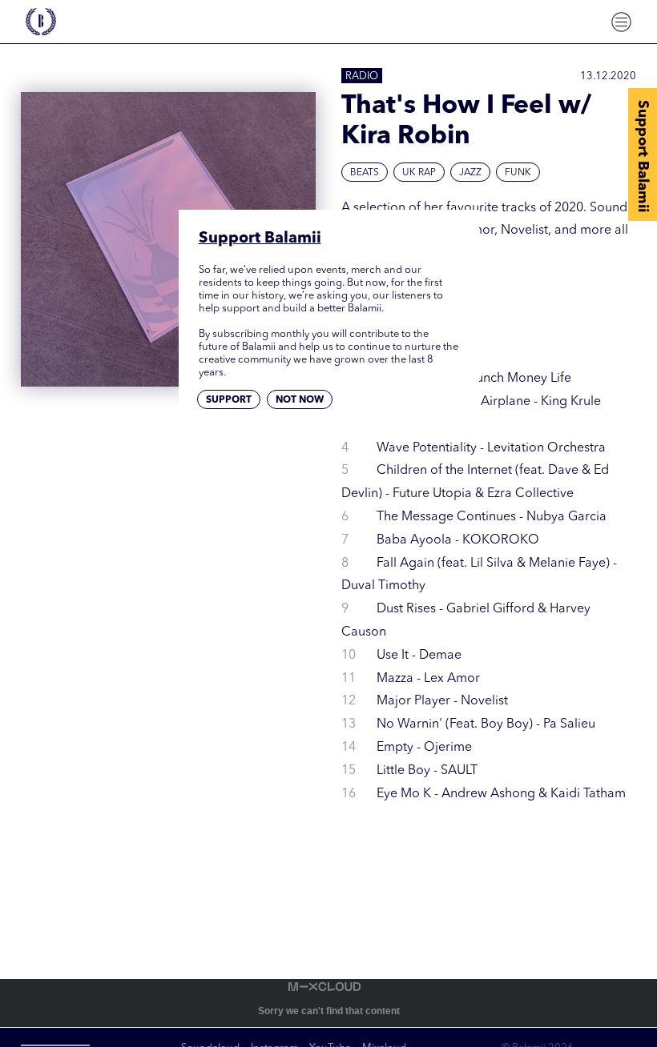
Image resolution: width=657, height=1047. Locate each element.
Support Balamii (642, 156)
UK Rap (419, 173)
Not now (300, 400)
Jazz (470, 173)
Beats (364, 173)
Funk (518, 173)
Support (229, 400)
